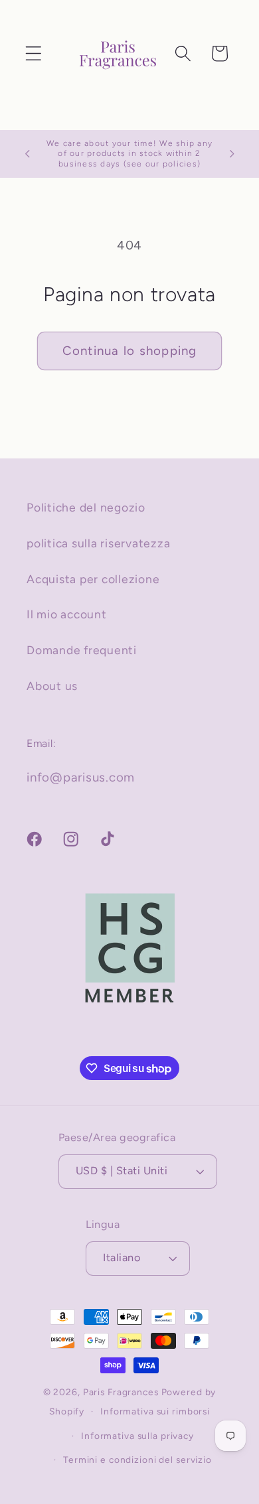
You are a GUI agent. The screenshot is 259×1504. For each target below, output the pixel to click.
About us (52, 686)
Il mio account (67, 614)
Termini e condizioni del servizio (137, 1459)
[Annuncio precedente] (27, 154)
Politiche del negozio (86, 507)
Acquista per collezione (93, 579)
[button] (33, 53)
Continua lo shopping (129, 350)
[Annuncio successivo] (231, 154)
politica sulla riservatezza (98, 543)
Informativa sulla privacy (137, 1435)
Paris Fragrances (121, 1392)
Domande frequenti (82, 650)
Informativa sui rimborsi (155, 1411)
